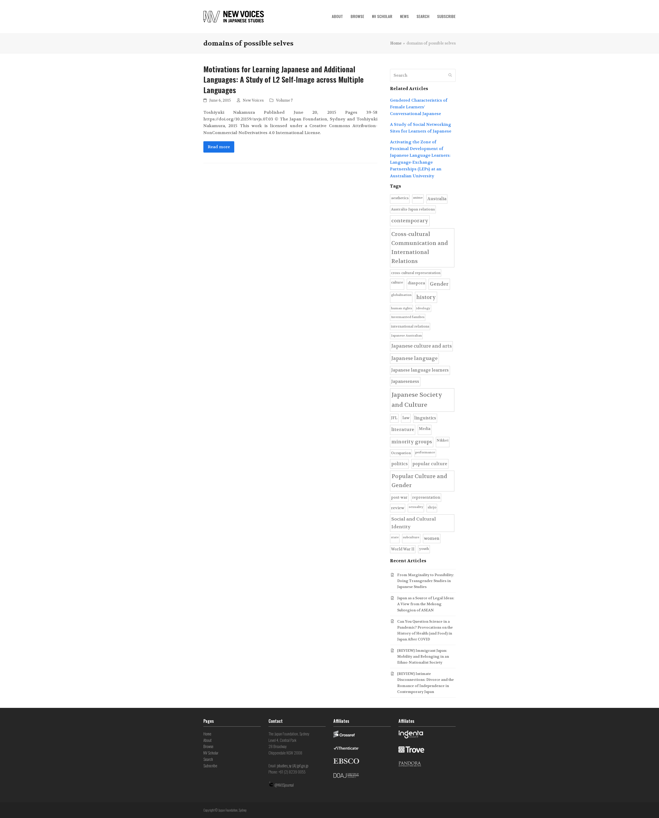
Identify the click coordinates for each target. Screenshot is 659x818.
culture (397, 282)
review (397, 508)
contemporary (409, 220)
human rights (401, 308)
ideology (423, 308)
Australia (436, 198)
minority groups (411, 442)
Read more (219, 146)
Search (208, 759)
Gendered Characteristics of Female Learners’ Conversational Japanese (418, 107)
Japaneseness (405, 381)
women (431, 538)
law (406, 417)
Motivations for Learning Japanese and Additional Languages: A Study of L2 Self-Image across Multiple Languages (283, 79)
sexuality (416, 507)
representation (426, 497)
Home (207, 733)
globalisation (401, 295)
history (426, 297)
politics (399, 464)
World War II (402, 549)
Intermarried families (407, 317)
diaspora (416, 283)
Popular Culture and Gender (419, 481)
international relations (410, 326)
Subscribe (210, 765)
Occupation (401, 453)
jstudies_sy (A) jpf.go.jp (292, 765)
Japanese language (414, 358)
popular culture (429, 464)
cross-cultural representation (415, 273)
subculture (411, 537)
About (207, 740)
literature (402, 430)
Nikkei (442, 440)
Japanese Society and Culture (417, 400)
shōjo (432, 507)
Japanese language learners (420, 370)
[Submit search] (450, 75)
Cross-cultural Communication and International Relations (419, 248)
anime (418, 198)
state (395, 537)
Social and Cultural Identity (413, 523)
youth (424, 549)
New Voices (253, 100)
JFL (394, 417)
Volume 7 (284, 100)
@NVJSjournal (284, 785)
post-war (399, 497)
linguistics (425, 418)
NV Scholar (210, 752)
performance (425, 452)
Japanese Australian (406, 335)
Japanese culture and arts (421, 346)
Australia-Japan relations (413, 209)
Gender (439, 284)
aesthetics (400, 198)
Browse (208, 746)
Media (424, 428)
